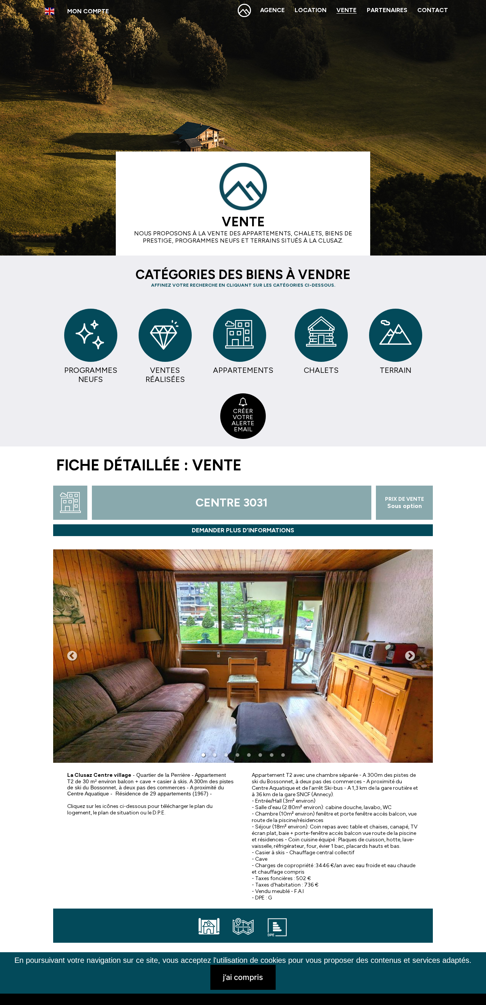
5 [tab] (248, 755)
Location (311, 10)
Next (410, 656)
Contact (432, 10)
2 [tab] (214, 755)
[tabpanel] (243, 656)
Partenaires (387, 10)
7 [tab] (271, 755)
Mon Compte (88, 11)
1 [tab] (203, 755)
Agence (272, 10)
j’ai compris (243, 977)
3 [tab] (226, 755)
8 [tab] (283, 755)
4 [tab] (237, 755)
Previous (72, 656)
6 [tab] (260, 755)
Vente (346, 10)
